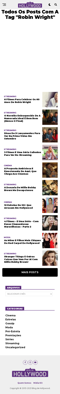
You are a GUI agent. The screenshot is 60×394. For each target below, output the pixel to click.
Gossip (9, 323)
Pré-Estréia (12, 331)
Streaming (12, 343)
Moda (9, 327)
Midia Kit (37, 383)
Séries (9, 339)
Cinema (10, 315)
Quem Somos (24, 383)
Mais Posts (30, 272)
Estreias (10, 319)
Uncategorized (15, 347)
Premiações (13, 335)
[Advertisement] (30, 56)
